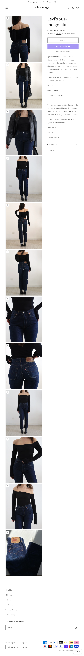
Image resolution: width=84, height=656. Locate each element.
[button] (6, 7)
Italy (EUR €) (11, 647)
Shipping (58, 33)
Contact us (9, 605)
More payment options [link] (63, 51)
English (25, 647)
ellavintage (65, 650)
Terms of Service (11, 610)
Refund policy (10, 615)
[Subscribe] (39, 627)
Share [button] (52, 150)
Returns (8, 600)
